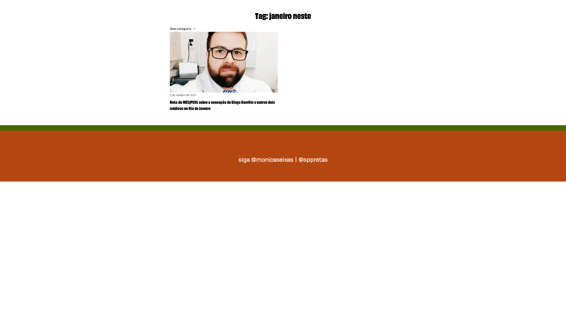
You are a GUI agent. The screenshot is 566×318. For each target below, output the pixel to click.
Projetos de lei (307, 8)
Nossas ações (360, 8)
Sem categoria (180, 28)
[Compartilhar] (194, 29)
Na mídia (405, 8)
